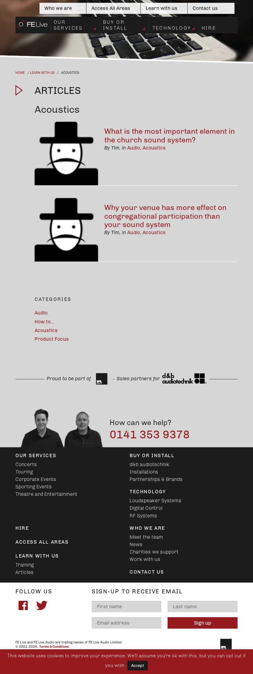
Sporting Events (33, 487)
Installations (144, 472)
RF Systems (143, 516)
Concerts (26, 464)
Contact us (205, 8)
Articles (24, 572)
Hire (209, 28)
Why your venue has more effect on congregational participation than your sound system (165, 216)
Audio (133, 148)
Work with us (145, 559)
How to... (44, 322)
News (136, 544)
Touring (24, 472)
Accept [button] (137, 665)
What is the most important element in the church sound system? (169, 135)
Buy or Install (115, 25)
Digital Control (146, 508)
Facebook (23, 605)
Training (24, 565)
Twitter (41, 605)
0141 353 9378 (150, 434)
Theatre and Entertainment (46, 494)
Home (20, 73)
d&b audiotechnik (149, 464)
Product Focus (52, 339)
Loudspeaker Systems (155, 500)
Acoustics (154, 148)
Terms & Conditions (54, 647)
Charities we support (154, 552)
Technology (171, 28)
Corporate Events (35, 479)
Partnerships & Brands (156, 479)
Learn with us (161, 8)
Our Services (68, 25)
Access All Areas (110, 8)
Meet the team (146, 537)
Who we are (58, 8)
